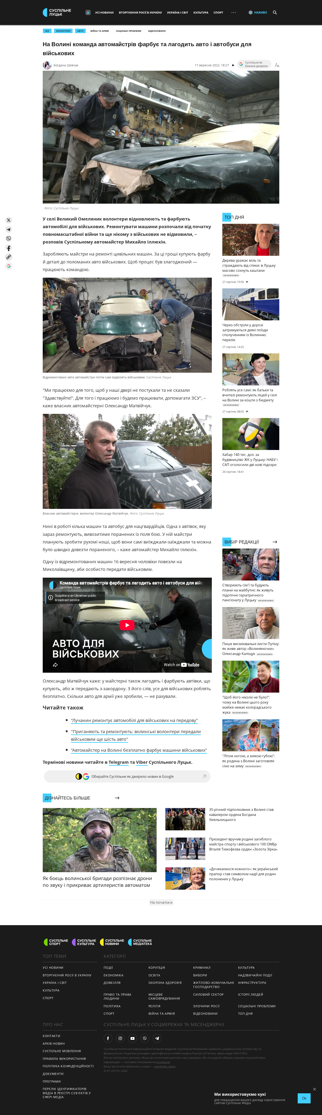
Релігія (155, 1006)
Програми (52, 1081)
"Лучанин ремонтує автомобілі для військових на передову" (134, 720)
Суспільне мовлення (62, 1051)
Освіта (154, 975)
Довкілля (112, 983)
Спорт (218, 12)
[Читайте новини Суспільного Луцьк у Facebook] (108, 1038)
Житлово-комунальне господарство (213, 985)
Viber (142, 762)
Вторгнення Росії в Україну (140, 12)
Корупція (157, 967)
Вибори (200, 975)
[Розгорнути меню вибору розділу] (88, 12)
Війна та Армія (99, 30)
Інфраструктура (252, 983)
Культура (200, 12)
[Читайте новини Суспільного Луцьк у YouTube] (132, 1038)
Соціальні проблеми (128, 30)
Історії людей (250, 994)
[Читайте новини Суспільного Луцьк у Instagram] (120, 1038)
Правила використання (64, 1059)
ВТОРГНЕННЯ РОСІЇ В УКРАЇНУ (67, 975)
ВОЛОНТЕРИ (63, 30)
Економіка (113, 975)
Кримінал (202, 967)
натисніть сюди (164, 1066)
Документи (53, 1074)
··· (233, 12)
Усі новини (104, 12)
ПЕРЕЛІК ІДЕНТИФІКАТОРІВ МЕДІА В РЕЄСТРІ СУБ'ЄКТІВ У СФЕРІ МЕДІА (67, 1093)
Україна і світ (177, 12)
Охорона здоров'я (165, 983)
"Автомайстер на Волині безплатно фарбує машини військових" (139, 750)
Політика (112, 1006)
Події (108, 967)
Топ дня (245, 1013)
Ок (304, 1098)
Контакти (51, 1036)
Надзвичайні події (255, 975)
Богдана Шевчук (66, 65)
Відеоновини (157, 30)
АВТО (80, 30)
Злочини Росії (206, 1006)
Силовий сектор (208, 994)
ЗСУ (47, 30)
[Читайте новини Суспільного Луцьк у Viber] (144, 1038)
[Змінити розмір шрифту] (277, 65)
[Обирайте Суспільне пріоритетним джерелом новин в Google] (8, 266)
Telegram (119, 762)
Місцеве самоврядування (164, 996)
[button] (8, 220)
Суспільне (163, 1062)
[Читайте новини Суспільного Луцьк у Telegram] (157, 1038)
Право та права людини (117, 996)
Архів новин (54, 1043)
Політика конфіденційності (68, 1066)
